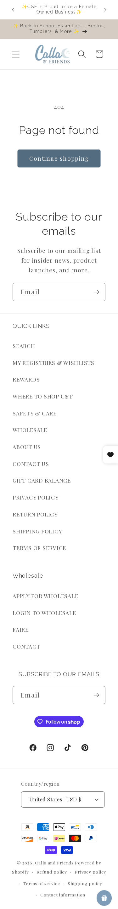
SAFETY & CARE (35, 413)
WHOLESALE (30, 429)
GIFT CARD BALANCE (42, 480)
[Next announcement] (105, 9)
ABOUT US (27, 446)
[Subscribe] (96, 292)
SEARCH (24, 345)
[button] (16, 54)
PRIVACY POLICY (36, 497)
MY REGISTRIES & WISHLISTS (53, 362)
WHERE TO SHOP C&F (43, 396)
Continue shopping (59, 158)
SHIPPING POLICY (37, 531)
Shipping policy (85, 883)
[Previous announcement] (13, 9)
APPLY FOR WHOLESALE (45, 595)
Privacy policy (90, 871)
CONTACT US (31, 463)
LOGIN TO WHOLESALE (44, 612)
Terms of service (41, 883)
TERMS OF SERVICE (39, 547)
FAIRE (21, 629)
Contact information (63, 894)
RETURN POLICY (35, 514)
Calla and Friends (54, 862)
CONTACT (26, 646)
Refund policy (52, 871)
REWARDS (26, 379)
